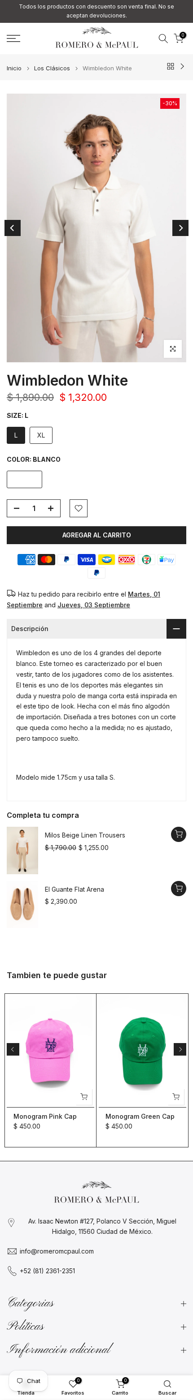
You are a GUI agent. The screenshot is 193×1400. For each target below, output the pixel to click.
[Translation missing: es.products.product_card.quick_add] (178, 834)
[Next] (180, 228)
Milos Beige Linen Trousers (85, 835)
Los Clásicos (52, 68)
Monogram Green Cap (140, 1116)
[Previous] (12, 228)
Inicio (14, 68)
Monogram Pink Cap (45, 1116)
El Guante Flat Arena (74, 889)
